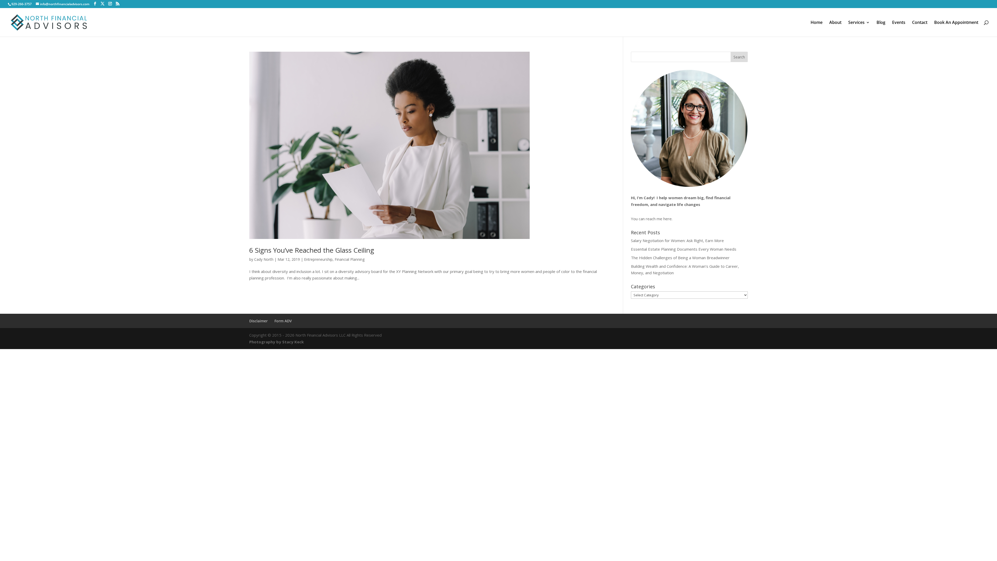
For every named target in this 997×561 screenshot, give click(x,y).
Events (898, 23)
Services (856, 23)
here (667, 218)
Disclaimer (258, 320)
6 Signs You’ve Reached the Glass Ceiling (311, 250)
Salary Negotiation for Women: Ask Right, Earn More (677, 240)
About (835, 23)
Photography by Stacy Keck (276, 341)
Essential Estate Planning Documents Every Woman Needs (683, 249)
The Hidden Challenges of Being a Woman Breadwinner (680, 257)
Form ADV (283, 320)
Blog (881, 23)
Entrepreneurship (318, 259)
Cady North (263, 259)
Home (817, 23)
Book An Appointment (956, 23)
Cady (649, 197)
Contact (919, 23)
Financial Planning (350, 259)
